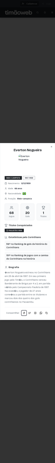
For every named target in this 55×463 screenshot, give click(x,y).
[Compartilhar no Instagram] (35, 313)
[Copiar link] (46, 313)
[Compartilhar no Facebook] (24, 313)
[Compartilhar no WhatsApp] (41, 313)
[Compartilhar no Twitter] (29, 313)
